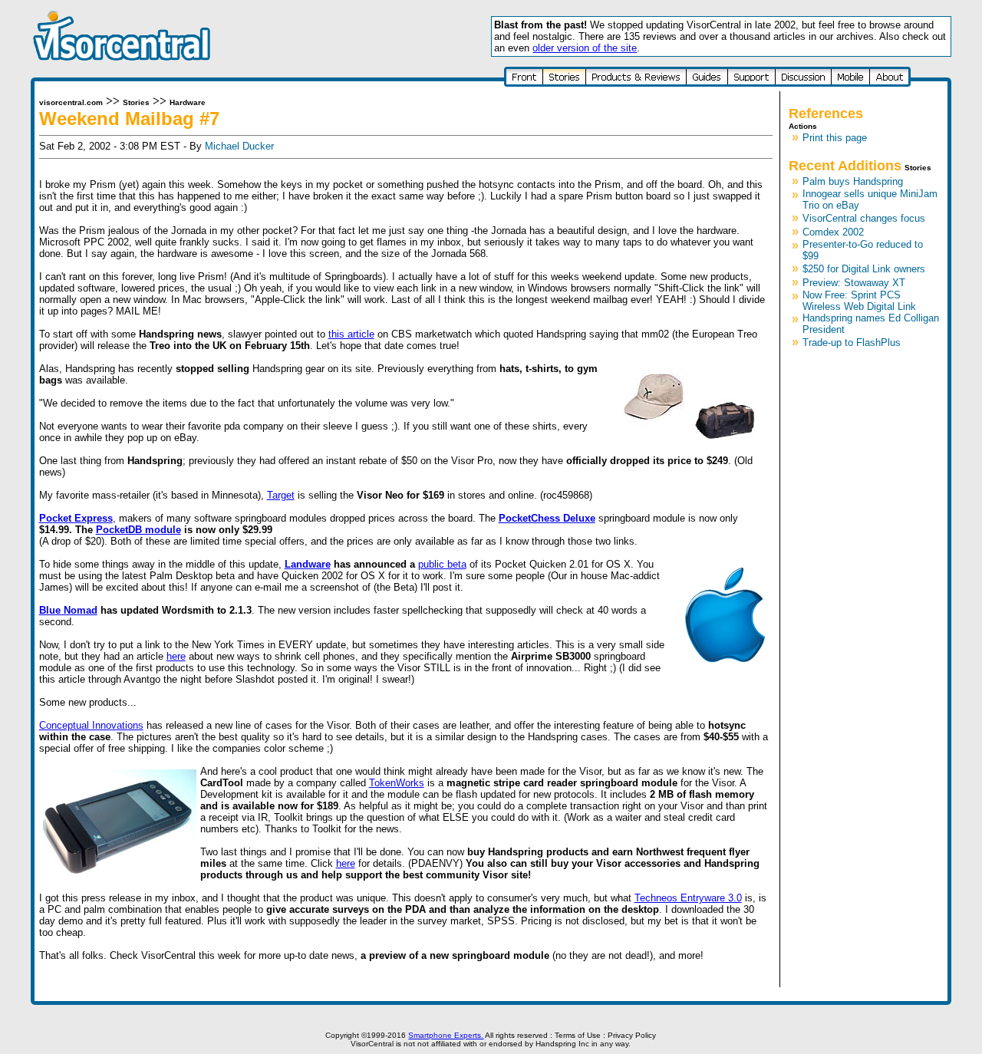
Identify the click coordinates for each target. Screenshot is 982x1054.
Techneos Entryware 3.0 (688, 898)
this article (351, 334)
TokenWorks (396, 783)
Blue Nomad (68, 610)
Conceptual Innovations (91, 725)
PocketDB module (138, 529)
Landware (308, 564)
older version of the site (584, 48)
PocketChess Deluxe (547, 518)
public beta (442, 564)
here (176, 656)
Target (281, 495)
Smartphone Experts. (445, 1035)
